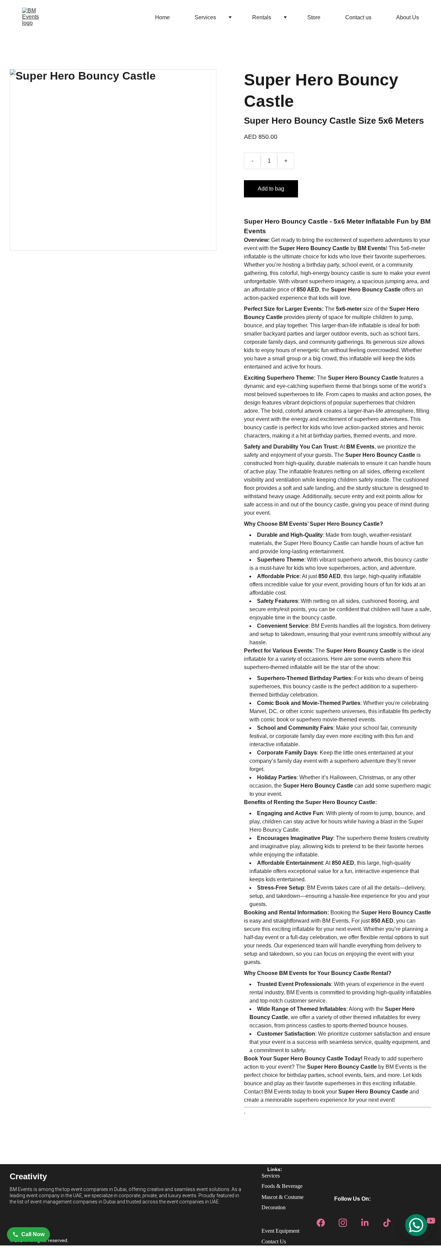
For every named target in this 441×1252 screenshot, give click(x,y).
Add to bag (271, 189)
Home (162, 17)
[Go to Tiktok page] (387, 1220)
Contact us (358, 17)
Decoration (273, 1207)
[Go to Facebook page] (321, 1220)
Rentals (261, 17)
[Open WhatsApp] (416, 1225)
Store (313, 17)
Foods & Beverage (281, 1186)
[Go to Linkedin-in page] (365, 1220)
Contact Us (273, 1241)
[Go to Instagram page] (343, 1220)
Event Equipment (280, 1231)
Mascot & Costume (282, 1197)
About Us (407, 17)
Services (205, 17)
